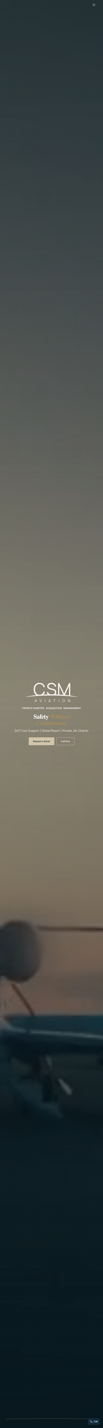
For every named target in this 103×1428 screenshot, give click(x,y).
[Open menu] (94, 5)
